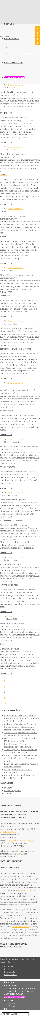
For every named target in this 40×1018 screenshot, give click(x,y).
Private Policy (10, 975)
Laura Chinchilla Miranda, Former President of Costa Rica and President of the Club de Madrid (21, 718)
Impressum (9, 966)
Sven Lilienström (15, 85)
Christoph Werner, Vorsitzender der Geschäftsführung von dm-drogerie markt (20, 758)
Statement (9, 793)
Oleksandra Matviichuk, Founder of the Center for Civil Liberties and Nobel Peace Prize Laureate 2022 (20, 727)
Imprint (7, 969)
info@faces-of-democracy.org (21, 840)
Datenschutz (9, 972)
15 (5, 703)
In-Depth (8, 787)
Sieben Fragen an (12, 790)
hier (19, 851)
